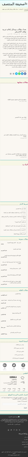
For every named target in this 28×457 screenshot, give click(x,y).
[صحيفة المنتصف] (14, 4)
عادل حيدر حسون (20, 348)
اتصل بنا (26, 439)
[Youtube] (8, 430)
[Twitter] (11, 430)
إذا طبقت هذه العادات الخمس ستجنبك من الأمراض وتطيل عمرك (16, 154)
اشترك (25, 407)
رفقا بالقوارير (18, 293)
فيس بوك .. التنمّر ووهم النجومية (14, 242)
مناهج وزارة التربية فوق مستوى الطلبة (17, 99)
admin (2, 244)
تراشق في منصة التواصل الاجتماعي (13, 306)
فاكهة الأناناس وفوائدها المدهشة (14, 274)
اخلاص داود (21, 351)
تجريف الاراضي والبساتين (15, 332)
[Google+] (17, 430)
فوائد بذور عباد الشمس (20, 117)
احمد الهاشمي (4, 295)
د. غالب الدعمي (20, 354)
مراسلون (26, 446)
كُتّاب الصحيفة (25, 444)
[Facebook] (14, 430)
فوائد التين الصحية (17, 249)
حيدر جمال (3, 327)
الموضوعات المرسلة (19, 358)
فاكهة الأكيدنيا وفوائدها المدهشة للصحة (13, 255)
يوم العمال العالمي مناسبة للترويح (14, 326)
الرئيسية (26, 9)
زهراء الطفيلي (4, 333)
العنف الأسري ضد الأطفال (15, 319)
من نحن (26, 437)
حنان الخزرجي (4, 250)
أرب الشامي (3, 308)
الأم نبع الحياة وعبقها (16, 313)
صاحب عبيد (23, 33)
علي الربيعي (3, 303)
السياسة (21, 9)
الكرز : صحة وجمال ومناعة (15, 268)
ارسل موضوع (25, 441)
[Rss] (19, 430)
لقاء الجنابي (3, 314)
